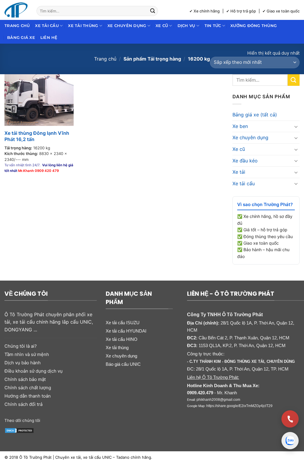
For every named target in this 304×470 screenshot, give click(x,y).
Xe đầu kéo (245, 161)
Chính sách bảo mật (25, 379)
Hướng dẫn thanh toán (27, 396)
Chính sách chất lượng (27, 387)
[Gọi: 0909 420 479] (290, 419)
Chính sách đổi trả (23, 404)
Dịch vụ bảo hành (22, 362)
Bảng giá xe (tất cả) (254, 115)
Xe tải (238, 172)
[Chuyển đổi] (296, 126)
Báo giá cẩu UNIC (123, 364)
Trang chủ (17, 25)
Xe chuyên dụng (126, 25)
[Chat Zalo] (290, 440)
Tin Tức (213, 25)
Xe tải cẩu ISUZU (123, 322)
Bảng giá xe (21, 37)
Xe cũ (162, 25)
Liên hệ (49, 37)
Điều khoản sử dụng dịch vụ (33, 371)
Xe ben (240, 126)
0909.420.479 (200, 392)
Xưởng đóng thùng (253, 25)
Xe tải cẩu (47, 25)
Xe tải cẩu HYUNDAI (126, 330)
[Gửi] (153, 11)
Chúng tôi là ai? (20, 346)
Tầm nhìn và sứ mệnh (26, 354)
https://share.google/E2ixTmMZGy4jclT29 (239, 406)
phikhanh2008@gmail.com (218, 400)
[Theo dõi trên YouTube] (71, 419)
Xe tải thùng (83, 25)
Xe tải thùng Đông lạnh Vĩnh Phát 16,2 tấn (36, 136)
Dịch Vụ (186, 25)
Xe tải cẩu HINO (121, 339)
